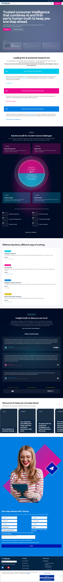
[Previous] (57, 404)
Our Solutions (25, 560)
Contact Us (57, 3)
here (13, 533)
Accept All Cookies (47, 579)
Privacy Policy (21, 540)
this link (38, 530)
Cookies (28, 573)
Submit (31, 546)
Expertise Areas (25, 565)
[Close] (61, 576)
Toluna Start (24, 78)
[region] (31, 576)
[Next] (59, 404)
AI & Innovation (25, 568)
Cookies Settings (46, 573)
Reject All (47, 576)
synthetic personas (31, 114)
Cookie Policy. (29, 540)
